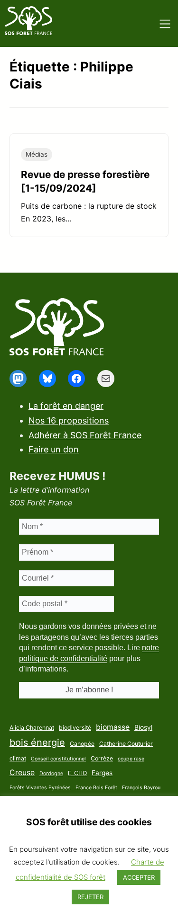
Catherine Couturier (126, 743)
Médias (36, 154)
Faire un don (53, 449)
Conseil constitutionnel (58, 759)
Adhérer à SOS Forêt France (84, 435)
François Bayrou (141, 788)
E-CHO (77, 773)
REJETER (90, 897)
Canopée (82, 743)
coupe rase (131, 759)
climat (17, 758)
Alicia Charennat (31, 727)
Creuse (22, 772)
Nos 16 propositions (68, 420)
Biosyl (143, 727)
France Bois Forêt (96, 788)
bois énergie (37, 742)
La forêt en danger (65, 406)
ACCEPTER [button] (139, 877)
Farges (102, 773)
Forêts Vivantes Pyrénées (40, 788)
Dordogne (51, 773)
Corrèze (102, 758)
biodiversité (75, 727)
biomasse (113, 727)
